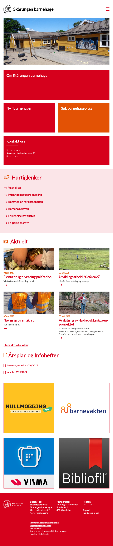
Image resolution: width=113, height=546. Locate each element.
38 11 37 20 (15, 150)
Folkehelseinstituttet (21, 215)
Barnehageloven (18, 208)
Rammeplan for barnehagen (25, 201)
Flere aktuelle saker (16, 345)
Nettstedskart (35, 528)
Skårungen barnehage (33, 9)
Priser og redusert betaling (25, 194)
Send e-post (12, 156)
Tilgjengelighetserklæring (40, 525)
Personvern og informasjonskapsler (44, 522)
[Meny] (106, 8)
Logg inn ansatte (18, 223)
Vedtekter (14, 187)
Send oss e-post (91, 512)
